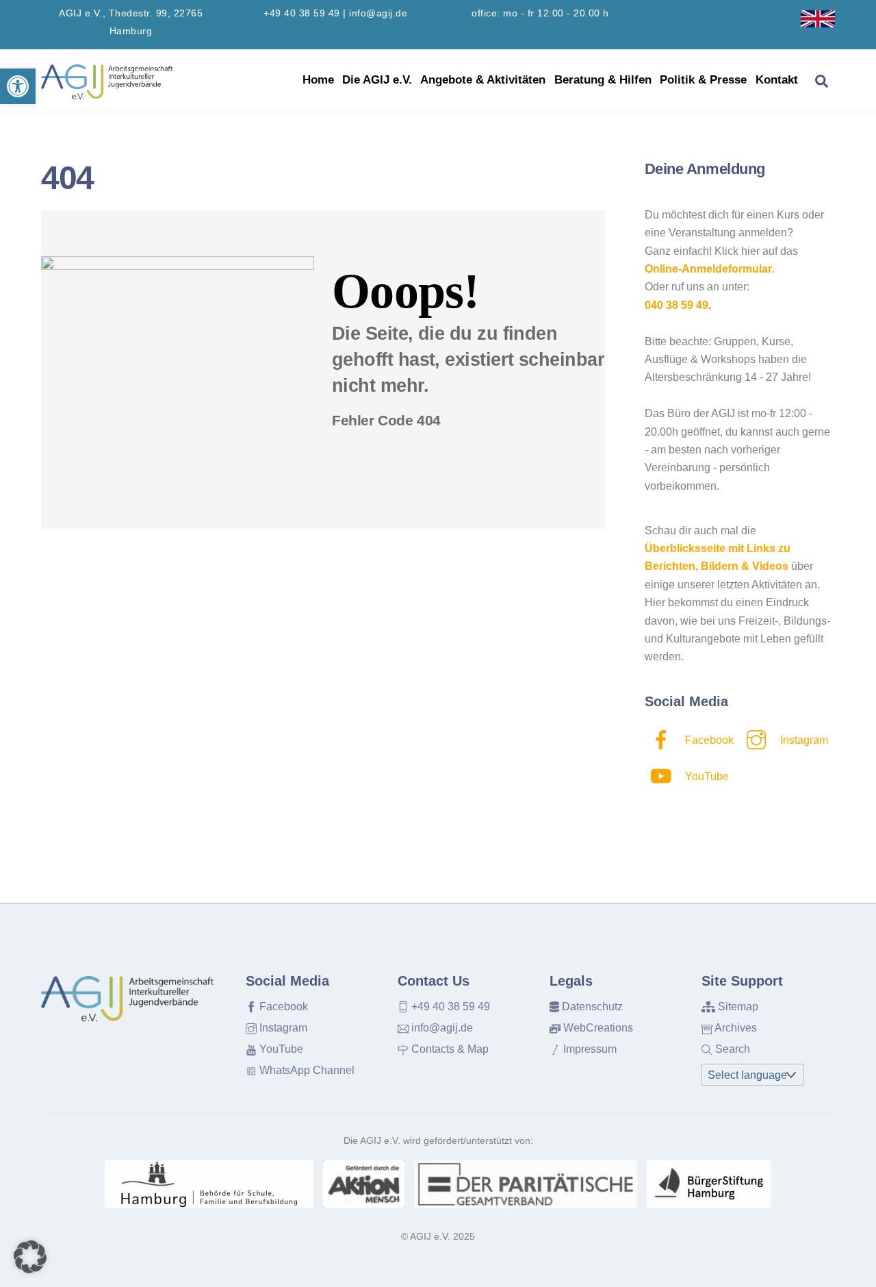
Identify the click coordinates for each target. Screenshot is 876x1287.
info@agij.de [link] (378, 13)
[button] (30, 1257)
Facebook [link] (708, 740)
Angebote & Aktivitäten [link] (482, 79)
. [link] (710, 269)
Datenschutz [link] (591, 1006)
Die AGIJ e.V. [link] (377, 79)
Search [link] (731, 1049)
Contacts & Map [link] (449, 1049)
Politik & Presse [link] (703, 79)
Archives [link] (734, 1028)
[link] (18, 86)
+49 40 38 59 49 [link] (301, 13)
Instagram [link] (802, 740)
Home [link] (318, 79)
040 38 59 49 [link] (676, 305)
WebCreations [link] (597, 1028)
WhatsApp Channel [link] (306, 1070)
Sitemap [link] (736, 1006)
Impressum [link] (589, 1049)
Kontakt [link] (777, 79)
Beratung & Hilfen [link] (603, 79)
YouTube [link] (705, 776)
